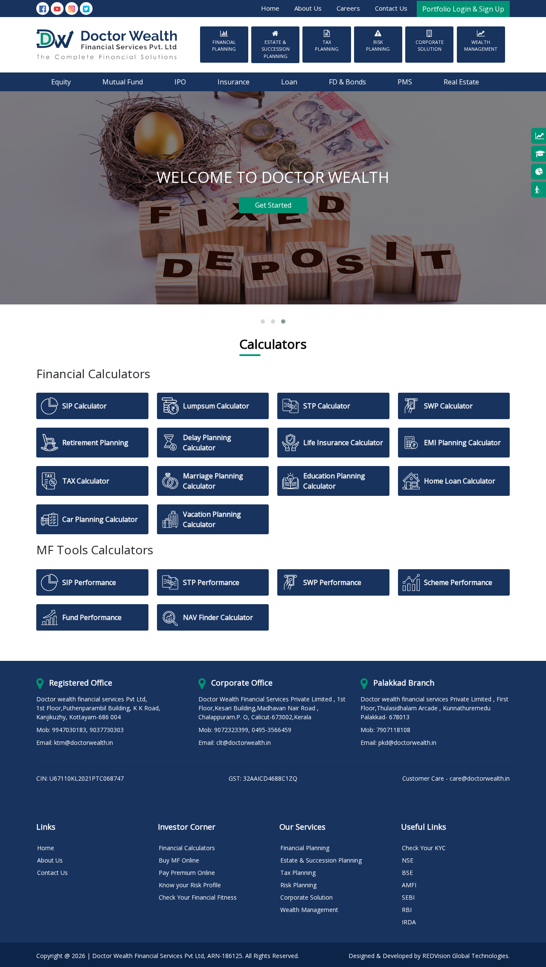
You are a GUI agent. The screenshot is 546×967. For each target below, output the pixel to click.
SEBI (408, 897)
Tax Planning (327, 45)
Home (270, 8)
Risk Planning (378, 45)
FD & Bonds (347, 82)
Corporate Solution (429, 45)
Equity (61, 82)
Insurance (234, 82)
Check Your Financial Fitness (198, 897)
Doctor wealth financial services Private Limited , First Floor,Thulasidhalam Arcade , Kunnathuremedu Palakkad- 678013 (434, 708)
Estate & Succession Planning (275, 49)
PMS (405, 82)
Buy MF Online (179, 860)
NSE (407, 860)
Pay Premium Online (187, 873)
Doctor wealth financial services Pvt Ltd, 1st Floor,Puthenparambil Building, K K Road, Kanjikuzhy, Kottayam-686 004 (98, 708)
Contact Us (391, 8)
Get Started (273, 205)
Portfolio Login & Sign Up (463, 9)
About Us (308, 8)
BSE (407, 873)
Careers (348, 8)
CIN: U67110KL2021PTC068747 (80, 778)
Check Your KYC (424, 848)
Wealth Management (480, 45)
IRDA (409, 922)
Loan (289, 82)
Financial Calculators (187, 848)
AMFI (409, 885)
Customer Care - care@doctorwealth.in (456, 778)
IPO (180, 82)
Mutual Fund (122, 82)
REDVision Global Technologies (465, 956)
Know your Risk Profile (190, 885)
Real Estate (461, 82)
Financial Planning (224, 45)
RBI (407, 910)
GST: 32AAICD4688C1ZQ (263, 778)
